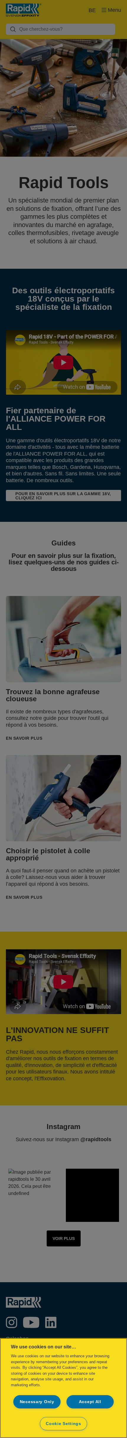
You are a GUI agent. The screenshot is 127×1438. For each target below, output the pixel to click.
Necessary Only (37, 1401)
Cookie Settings (63, 1423)
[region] (63, 1388)
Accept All (90, 1401)
